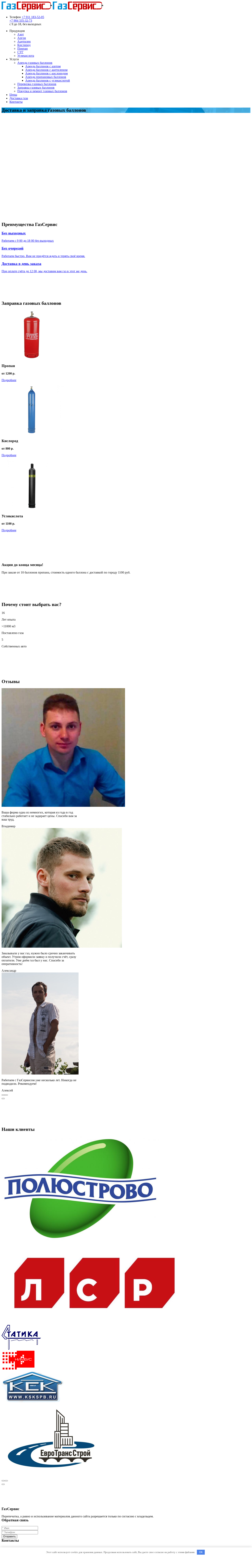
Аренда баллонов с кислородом (46, 73)
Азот (20, 34)
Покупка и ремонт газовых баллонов (42, 91)
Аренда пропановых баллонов (45, 77)
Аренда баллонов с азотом (43, 66)
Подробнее (9, 380)
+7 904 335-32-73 (20, 20)
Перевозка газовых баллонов (36, 84)
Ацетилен (24, 41)
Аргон (21, 38)
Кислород (24, 45)
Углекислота (25, 55)
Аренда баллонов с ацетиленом (46, 70)
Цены (13, 94)
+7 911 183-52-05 (33, 17)
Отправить (9, 1536)
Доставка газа (18, 98)
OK (201, 1552)
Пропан (22, 48)
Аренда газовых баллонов (34, 62)
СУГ (20, 52)
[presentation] (3, 1095)
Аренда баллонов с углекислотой (47, 80)
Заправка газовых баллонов (36, 87)
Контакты (16, 101)
